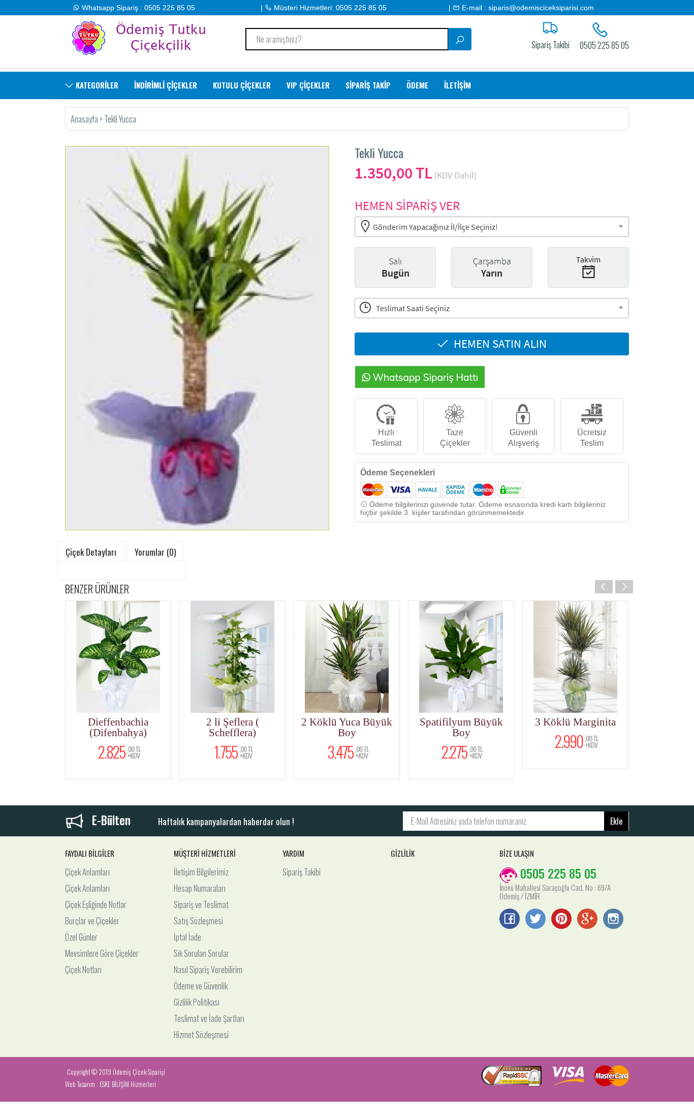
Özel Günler (81, 937)
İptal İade (187, 937)
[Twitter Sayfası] (535, 920)
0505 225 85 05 (604, 44)
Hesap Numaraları (200, 888)
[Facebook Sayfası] (509, 920)
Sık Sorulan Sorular (201, 953)
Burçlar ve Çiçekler (92, 921)
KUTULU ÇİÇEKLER (242, 84)
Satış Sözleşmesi (198, 921)
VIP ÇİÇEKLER (308, 84)
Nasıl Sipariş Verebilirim (208, 969)
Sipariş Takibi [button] (550, 44)
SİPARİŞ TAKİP (368, 84)
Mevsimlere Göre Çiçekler (102, 953)
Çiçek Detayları (91, 552)
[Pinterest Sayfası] (561, 920)
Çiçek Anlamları (87, 872)
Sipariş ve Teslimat (201, 904)
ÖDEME (417, 84)
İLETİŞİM (457, 84)
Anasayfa (85, 119)
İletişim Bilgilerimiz (201, 872)
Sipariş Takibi (301, 872)
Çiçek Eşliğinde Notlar (96, 904)
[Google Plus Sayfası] (587, 920)
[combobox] (492, 227)
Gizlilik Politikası (196, 1002)
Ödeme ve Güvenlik (201, 986)
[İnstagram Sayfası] (613, 920)
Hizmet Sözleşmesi (201, 1035)
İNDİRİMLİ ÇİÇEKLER (165, 84)
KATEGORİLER (96, 84)
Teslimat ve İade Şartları (209, 1018)
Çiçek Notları (83, 969)
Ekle (616, 821)
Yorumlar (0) (155, 552)
